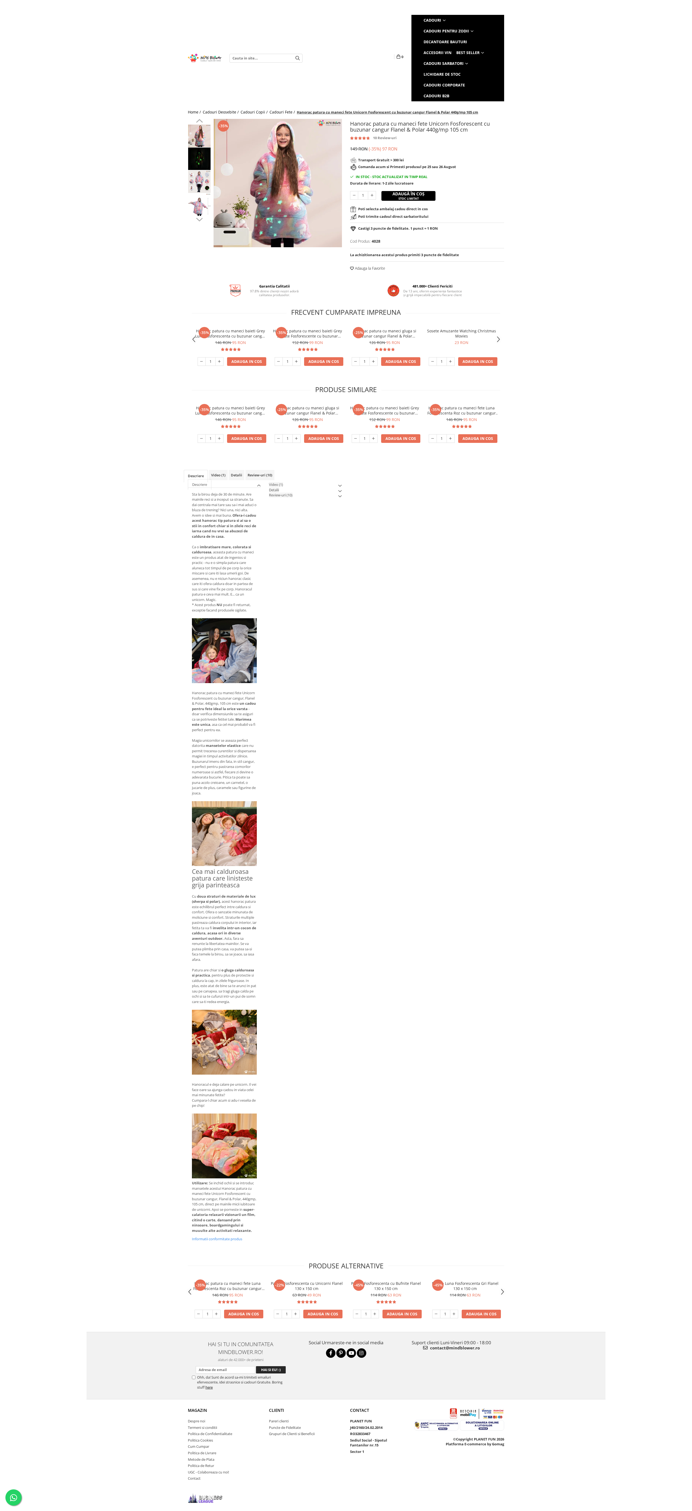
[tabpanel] (278, 183)
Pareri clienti (279, 1421)
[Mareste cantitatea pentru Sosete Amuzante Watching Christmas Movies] (451, 361)
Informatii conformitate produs (217, 1238)
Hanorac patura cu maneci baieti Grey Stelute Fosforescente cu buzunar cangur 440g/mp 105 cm (307, 333)
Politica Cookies (200, 1440)
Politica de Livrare (202, 1452)
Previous (199, 121)
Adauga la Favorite (369, 268)
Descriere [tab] (196, 475)
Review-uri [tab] (260, 475)
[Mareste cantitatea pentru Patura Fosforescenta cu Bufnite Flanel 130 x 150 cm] (375, 1314)
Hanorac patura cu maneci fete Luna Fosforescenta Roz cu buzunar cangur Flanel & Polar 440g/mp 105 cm (461, 410)
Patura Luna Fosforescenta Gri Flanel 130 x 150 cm (465, 1286)
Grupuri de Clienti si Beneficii (292, 1433)
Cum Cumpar (198, 1446)
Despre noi (196, 1421)
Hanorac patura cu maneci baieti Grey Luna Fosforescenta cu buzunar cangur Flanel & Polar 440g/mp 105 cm (230, 333)
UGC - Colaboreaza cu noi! (208, 1472)
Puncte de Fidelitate (285, 1427)
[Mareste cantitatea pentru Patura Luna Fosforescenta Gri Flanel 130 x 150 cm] (454, 1314)
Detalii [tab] (236, 475)
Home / (195, 112)
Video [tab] (218, 475)
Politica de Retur (201, 1465)
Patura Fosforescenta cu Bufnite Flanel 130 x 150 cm (386, 1286)
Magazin (197, 1410)
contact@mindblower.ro (454, 1347)
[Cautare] (297, 58)
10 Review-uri (385, 137)
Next (199, 219)
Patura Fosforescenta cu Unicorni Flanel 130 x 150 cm (307, 1286)
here (209, 1387)
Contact (194, 1478)
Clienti (276, 1410)
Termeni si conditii (202, 1427)
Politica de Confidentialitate (210, 1433)
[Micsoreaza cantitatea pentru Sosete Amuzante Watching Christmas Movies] (433, 361)
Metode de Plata (201, 1459)
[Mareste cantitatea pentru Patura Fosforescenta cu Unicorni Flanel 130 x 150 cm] (296, 1314)
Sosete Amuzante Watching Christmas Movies (461, 333)
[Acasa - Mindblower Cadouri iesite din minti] (204, 58)
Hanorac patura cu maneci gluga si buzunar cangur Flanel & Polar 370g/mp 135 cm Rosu (384, 333)
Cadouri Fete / (283, 112)
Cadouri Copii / (255, 112)
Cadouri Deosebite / (221, 112)
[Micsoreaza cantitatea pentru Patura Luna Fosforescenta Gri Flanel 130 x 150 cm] (436, 1314)
